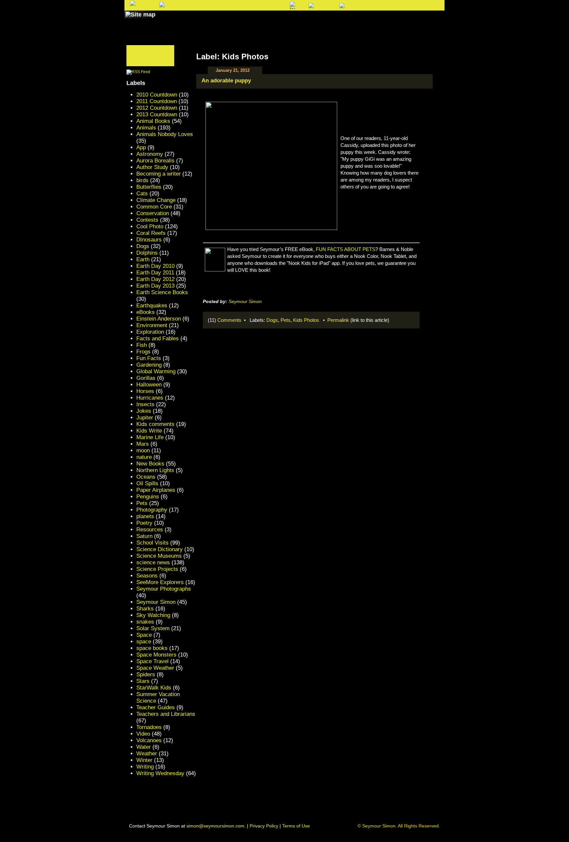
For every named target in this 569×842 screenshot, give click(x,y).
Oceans (145, 477)
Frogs (143, 352)
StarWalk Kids (153, 688)
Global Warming (156, 371)
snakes (145, 622)
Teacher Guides (155, 707)
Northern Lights (155, 470)
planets (145, 516)
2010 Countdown (156, 95)
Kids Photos (306, 320)
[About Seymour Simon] (212, 21)
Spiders (145, 674)
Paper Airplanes (155, 490)
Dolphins (147, 253)
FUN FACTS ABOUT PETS (345, 249)
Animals (146, 128)
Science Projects (157, 569)
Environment (151, 325)
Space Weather (155, 668)
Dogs (272, 320)
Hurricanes (149, 398)
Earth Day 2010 (155, 266)
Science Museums (159, 556)
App (141, 147)
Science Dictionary (159, 549)
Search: (230, 6)
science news (153, 562)
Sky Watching (153, 615)
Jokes (143, 411)
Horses (145, 391)
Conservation (152, 213)
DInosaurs (149, 240)
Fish (141, 345)
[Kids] (300, 21)
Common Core (154, 207)
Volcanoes (149, 740)
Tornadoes (149, 727)
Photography (151, 510)
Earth (142, 259)
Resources (149, 529)
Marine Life (150, 437)
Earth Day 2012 (155, 279)
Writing (145, 767)
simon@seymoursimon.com (215, 825)
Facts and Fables (157, 338)
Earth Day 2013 (155, 286)
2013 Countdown (156, 114)
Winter (144, 760)
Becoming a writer (158, 174)
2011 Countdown (156, 101)
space (143, 641)
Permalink (338, 320)
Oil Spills (147, 483)
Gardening (149, 365)
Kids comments (155, 424)
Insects (145, 404)
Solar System (153, 628)
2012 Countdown (156, 108)
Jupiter (144, 417)
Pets (285, 320)
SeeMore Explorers (160, 582)
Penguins (147, 496)
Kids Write (149, 431)
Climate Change (156, 200)
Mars (142, 444)
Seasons (147, 576)
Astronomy (149, 154)
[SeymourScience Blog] (262, 21)
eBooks (145, 312)
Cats (142, 193)
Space (144, 635)
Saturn (144, 536)
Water (143, 747)
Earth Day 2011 (155, 272)
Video (143, 734)
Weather (146, 753)
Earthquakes (151, 305)
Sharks (145, 608)
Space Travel (152, 661)
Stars (142, 681)
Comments (229, 320)
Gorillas (145, 378)
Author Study (152, 167)
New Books (150, 464)
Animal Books (153, 121)
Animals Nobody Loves (164, 134)
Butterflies (148, 187)
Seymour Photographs (163, 589)
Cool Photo (149, 226)
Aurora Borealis (155, 160)
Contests (147, 220)
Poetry (144, 523)
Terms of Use (296, 825)
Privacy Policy (264, 825)
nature (144, 457)
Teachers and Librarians (165, 714)
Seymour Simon (245, 301)
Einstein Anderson (158, 319)
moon (143, 450)
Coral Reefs (151, 233)
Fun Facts (148, 358)
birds (142, 180)
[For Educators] (341, 21)
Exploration (150, 332)
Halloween (149, 384)
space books (152, 648)
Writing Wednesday (160, 773)
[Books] (170, 21)
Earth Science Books (162, 292)
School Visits (152, 543)
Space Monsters (156, 655)
